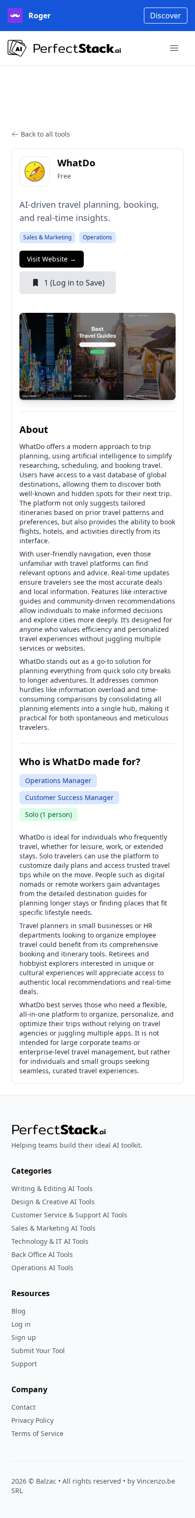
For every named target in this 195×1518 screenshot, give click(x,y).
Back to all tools (45, 134)
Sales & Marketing (47, 237)
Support (24, 1363)
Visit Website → (51, 258)
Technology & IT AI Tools (50, 1241)
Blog (18, 1310)
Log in (21, 1324)
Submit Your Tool (38, 1350)
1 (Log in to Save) (74, 282)
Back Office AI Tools (42, 1254)
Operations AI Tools (42, 1267)
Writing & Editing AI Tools (52, 1188)
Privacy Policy (32, 1420)
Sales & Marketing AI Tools (53, 1228)
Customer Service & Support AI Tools (69, 1214)
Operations (97, 237)
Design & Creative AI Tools (53, 1201)
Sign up (23, 1337)
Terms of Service (37, 1433)
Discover (165, 15)
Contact (23, 1407)
